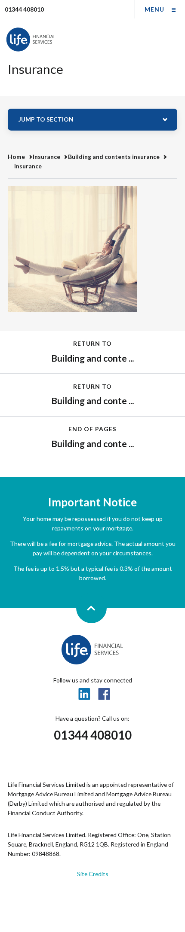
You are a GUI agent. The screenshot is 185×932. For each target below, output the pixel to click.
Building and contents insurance (114, 156)
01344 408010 (93, 735)
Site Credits (92, 873)
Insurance (46, 156)
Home (16, 156)
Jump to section (46, 119)
